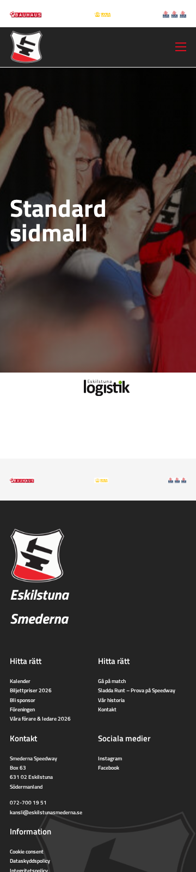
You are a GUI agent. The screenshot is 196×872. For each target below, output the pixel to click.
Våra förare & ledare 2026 (40, 718)
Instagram (110, 758)
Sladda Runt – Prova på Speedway (136, 690)
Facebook (108, 767)
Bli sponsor (22, 700)
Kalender (20, 680)
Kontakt (107, 709)
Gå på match (112, 680)
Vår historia (111, 700)
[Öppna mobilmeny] (180, 46)
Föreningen (22, 709)
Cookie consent (27, 851)
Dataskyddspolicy (30, 860)
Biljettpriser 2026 (31, 690)
